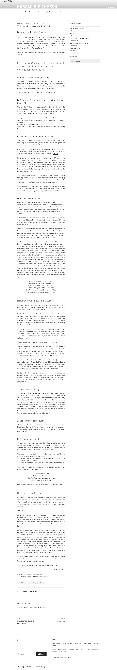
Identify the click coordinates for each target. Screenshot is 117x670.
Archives (69, 12)
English (110, 7)
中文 (115, 7)
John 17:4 (56, 220)
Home (19, 12)
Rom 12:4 (20, 329)
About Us (27, 12)
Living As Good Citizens (77, 28)
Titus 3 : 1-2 (73, 33)
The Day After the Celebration (79, 43)
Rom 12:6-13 (21, 511)
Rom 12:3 (20, 305)
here (22, 574)
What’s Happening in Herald (44, 12)
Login (79, 12)
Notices (60, 12)
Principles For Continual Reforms (80, 38)
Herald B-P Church (37, 6)
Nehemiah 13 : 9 (75, 48)
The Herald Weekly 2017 (29, 591)
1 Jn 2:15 (55, 154)
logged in (29, 607)
